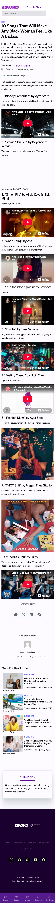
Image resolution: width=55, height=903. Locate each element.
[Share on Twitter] (23, 614)
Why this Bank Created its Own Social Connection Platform (36, 681)
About (8, 843)
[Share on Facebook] (16, 614)
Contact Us (32, 843)
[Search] (43, 13)
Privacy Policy (44, 843)
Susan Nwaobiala (22, 65)
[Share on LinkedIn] (31, 614)
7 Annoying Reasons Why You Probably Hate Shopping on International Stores (38, 743)
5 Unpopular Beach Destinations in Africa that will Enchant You (38, 702)
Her (3, 22)
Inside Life (29, 674)
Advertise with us (19, 843)
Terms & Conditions (27, 849)
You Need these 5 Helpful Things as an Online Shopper (37, 721)
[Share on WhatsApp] (39, 614)
